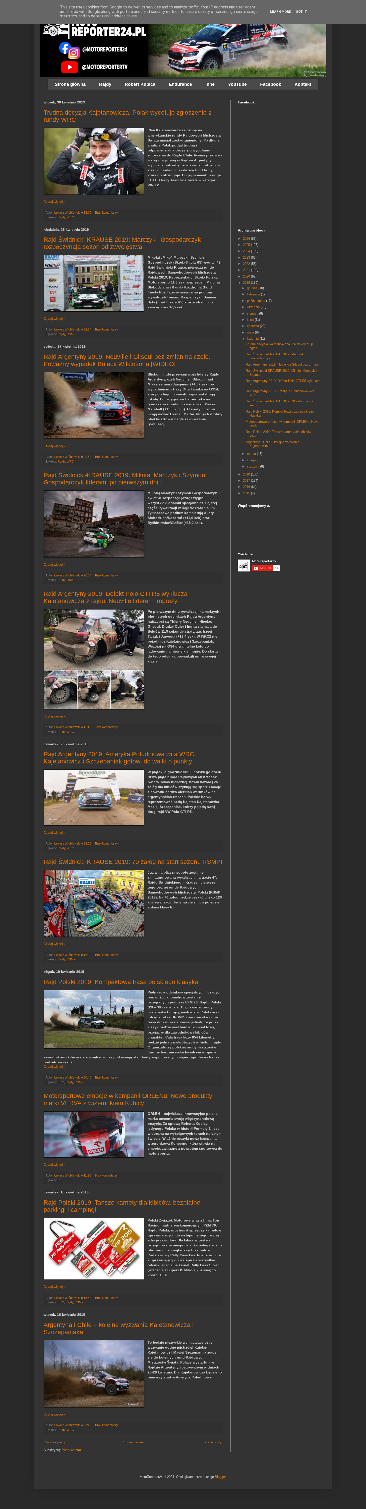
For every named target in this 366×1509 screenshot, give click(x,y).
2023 (247, 257)
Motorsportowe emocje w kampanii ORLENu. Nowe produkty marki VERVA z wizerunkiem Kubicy (128, 1099)
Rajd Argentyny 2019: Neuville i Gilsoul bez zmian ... (284, 364)
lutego (252, 460)
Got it (301, 11)
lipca (251, 320)
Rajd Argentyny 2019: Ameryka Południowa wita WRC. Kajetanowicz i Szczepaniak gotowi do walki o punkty (120, 758)
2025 (247, 245)
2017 (247, 480)
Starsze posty (211, 1442)
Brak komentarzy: (107, 212)
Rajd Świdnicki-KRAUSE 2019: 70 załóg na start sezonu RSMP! (133, 861)
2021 (247, 270)
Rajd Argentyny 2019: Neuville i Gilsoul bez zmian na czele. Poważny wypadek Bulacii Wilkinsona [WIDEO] (127, 360)
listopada (254, 294)
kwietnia (253, 338)
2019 (247, 282)
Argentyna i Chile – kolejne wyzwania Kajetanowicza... (272, 444)
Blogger (220, 1477)
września (254, 307)
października (256, 301)
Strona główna (133, 1442)
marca (252, 454)
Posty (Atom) (71, 1450)
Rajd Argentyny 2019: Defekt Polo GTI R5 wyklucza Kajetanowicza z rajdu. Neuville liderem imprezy (115, 597)
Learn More (280, 11)
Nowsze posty (55, 1442)
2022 (247, 264)
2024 (247, 251)
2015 (247, 493)
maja (251, 332)
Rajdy (61, 217)
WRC (70, 217)
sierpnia (253, 313)
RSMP (71, 334)
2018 (247, 474)
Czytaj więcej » (54, 202)
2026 (247, 238)
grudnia (252, 288)
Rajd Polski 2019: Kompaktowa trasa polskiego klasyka (121, 981)
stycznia (253, 466)
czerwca (253, 326)
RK (60, 1180)
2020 (247, 276)
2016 (247, 487)
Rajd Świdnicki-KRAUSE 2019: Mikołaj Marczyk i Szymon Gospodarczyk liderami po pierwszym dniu (124, 479)
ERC (61, 1082)
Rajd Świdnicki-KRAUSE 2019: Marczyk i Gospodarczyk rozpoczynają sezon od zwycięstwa (122, 243)
